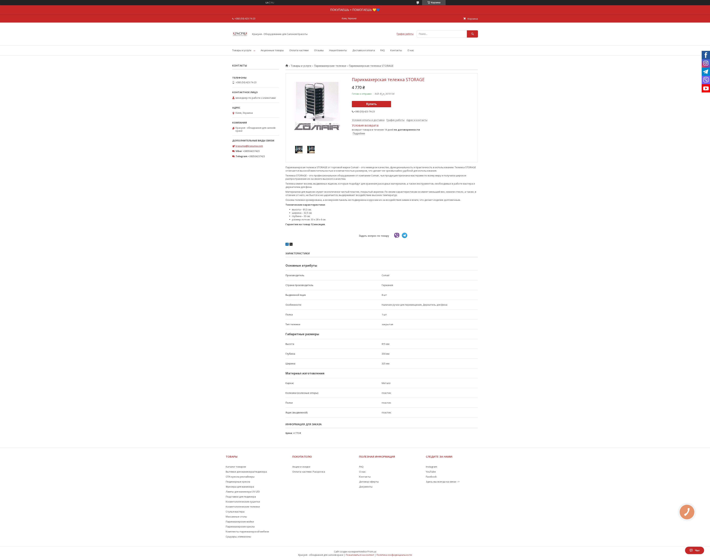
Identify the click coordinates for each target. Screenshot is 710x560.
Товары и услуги (241, 50)
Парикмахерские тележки (330, 65)
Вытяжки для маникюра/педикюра (246, 471)
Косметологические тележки (243, 506)
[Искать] (472, 34)
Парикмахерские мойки (240, 521)
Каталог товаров (236, 466)
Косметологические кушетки (243, 501)
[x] (291, 244)
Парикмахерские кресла (240, 526)
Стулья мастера (235, 511)
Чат (697, 550)
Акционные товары (272, 50)
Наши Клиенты (338, 50)
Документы (366, 486)
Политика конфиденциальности (394, 554)
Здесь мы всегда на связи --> (443, 481)
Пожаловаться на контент (360, 554)
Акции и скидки (301, 466)
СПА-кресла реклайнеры (240, 476)
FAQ (382, 50)
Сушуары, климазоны (238, 536)
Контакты (396, 50)
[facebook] (287, 244)
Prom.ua (371, 551)
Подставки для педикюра (241, 496)
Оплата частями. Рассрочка (308, 471)
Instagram (431, 466)
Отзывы (319, 50)
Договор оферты (369, 481)
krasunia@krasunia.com (249, 145)
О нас (411, 50)
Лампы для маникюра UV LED (243, 491)
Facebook (431, 476)
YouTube (431, 471)
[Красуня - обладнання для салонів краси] (240, 40)
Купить (371, 104)
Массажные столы (236, 516)
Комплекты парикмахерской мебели (247, 531)
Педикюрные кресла (238, 481)
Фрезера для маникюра (240, 486)
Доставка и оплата (363, 50)
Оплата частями (299, 50)
